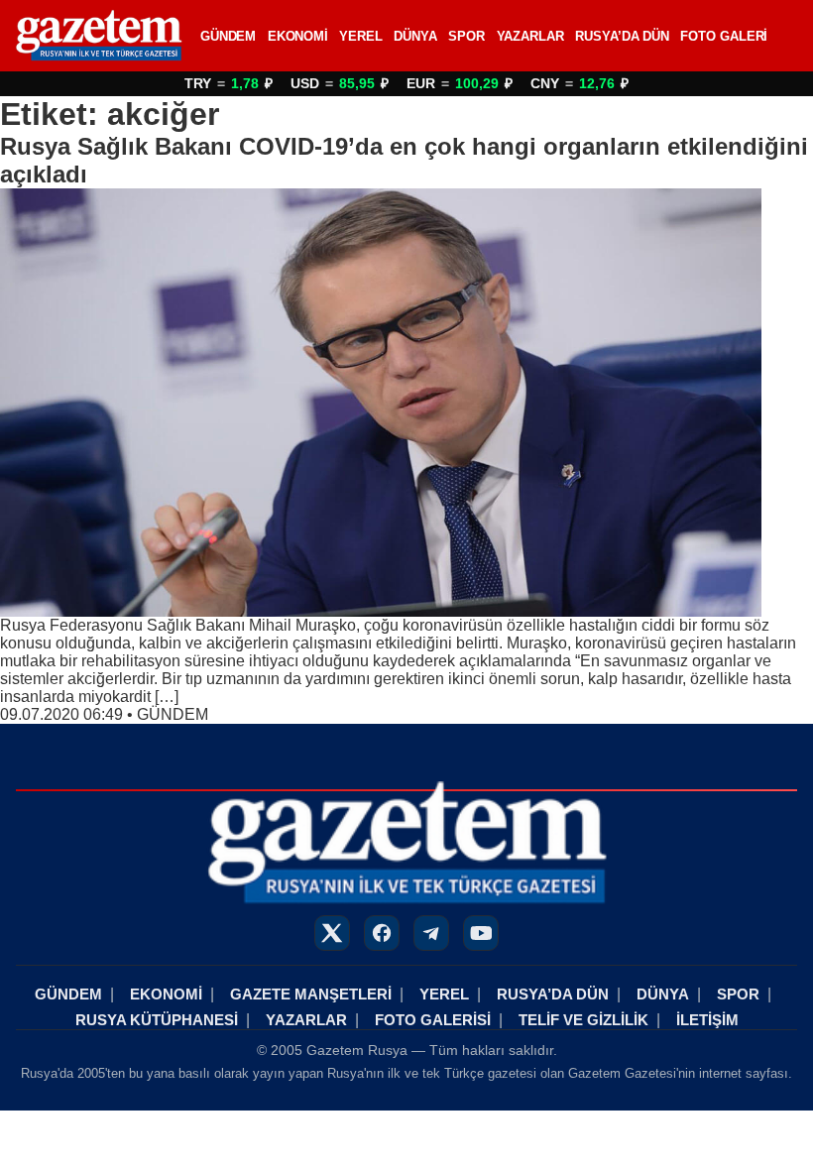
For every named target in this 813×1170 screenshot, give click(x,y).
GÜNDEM (228, 36)
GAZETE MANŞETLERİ (311, 994)
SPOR (466, 36)
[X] (332, 933)
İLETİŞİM (707, 1019)
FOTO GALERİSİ (433, 1019)
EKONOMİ (298, 36)
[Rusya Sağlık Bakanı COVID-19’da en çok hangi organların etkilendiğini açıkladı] (406, 402)
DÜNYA (415, 36)
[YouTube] (481, 933)
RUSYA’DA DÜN (622, 36)
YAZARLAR (530, 36)
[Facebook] (382, 933)
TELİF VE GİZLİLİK (583, 1019)
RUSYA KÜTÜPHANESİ (156, 1019)
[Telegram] (431, 933)
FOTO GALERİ (723, 36)
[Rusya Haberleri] (98, 35)
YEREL (361, 36)
